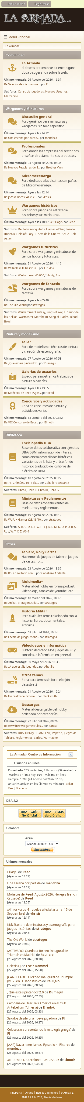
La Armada (31, 63)
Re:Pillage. (56, 222)
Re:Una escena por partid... (21, 138)
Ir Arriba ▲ (67, 1092)
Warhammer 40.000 (31, 275)
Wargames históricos (39, 205)
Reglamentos (23, 738)
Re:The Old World (15, 305)
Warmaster (26, 317)
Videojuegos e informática (44, 645)
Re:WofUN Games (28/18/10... (23, 520)
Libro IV (54, 490)
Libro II (32, 490)
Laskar (69, 784)
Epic (58, 275)
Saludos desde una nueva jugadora (32, 1018)
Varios (38, 738)
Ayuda (29, 1092)
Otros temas (32, 675)
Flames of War (55, 229)
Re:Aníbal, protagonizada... (21, 603)
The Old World (17, 939)
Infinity (50, 275)
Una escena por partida (24, 883)
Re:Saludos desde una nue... (22, 84)
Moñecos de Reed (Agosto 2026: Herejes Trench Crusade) (42, 896)
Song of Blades (59, 317)
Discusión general (37, 116)
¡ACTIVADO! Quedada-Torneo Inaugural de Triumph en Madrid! (37, 953)
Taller (26, 342)
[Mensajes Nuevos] (12, 67)
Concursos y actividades (42, 401)
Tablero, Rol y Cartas (39, 551)
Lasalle (70, 229)
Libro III (43, 490)
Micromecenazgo (36, 175)
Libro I (22, 490)
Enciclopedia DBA (36, 442)
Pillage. (12, 872)
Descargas (30, 704)
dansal (53, 726)
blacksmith (50, 696)
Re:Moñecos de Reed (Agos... (23, 393)
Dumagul (56, 992)
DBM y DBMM (34, 733)
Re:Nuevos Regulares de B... (22, 167)
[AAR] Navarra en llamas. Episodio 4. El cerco (38, 1045)
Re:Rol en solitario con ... (19, 573)
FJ (63, 1018)
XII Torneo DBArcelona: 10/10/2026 (33, 1060)
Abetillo (49, 667)
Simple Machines (53, 1097)
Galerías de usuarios (39, 371)
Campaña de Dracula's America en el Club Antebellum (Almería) (36, 1005)
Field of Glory (24, 234)
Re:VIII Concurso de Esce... (21, 422)
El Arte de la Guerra (47, 234)
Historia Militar (34, 611)
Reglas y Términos (47, 1092)
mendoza (53, 883)
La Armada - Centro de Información (35, 754)
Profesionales (33, 146)
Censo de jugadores (31, 91)
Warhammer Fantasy (31, 312)
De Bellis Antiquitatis (31, 229)
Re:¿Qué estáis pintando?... (21, 363)
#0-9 (26, 531)
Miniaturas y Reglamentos (44, 498)
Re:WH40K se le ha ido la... (21, 268)
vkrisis (35, 913)
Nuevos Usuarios (56, 91)
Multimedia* (32, 581)
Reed (26, 872)
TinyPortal (16, 1092)
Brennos (21, 788)
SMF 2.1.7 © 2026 (31, 1097)
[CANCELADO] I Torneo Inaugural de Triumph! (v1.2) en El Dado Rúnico (40, 979)
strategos (43, 929)
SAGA (65, 234)
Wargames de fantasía (41, 283)
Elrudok (49, 1007)
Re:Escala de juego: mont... (21, 637)
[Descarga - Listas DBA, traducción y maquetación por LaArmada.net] (54, 817)
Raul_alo (47, 955)
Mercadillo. (11, 96)
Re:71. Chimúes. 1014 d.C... (21, 483)
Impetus (9, 234)
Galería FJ (14, 966)
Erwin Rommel (37, 966)
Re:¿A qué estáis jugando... (21, 667)
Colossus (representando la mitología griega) (39, 1029)
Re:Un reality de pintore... (20, 696)
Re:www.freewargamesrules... (23, 726)
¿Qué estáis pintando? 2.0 (25, 992)
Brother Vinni (54, 167)
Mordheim (41, 317)
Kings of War (55, 312)
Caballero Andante (57, 483)
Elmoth (69, 1060)
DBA (21, 733)
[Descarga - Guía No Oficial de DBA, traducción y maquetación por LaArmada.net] (30, 817)
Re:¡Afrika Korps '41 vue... (20, 197)
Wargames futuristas (40, 246)
